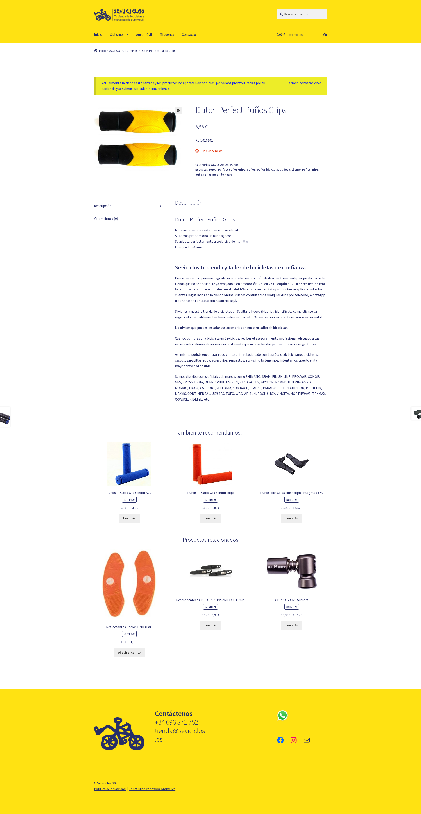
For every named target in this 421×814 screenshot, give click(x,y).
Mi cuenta (167, 34)
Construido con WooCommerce (152, 789)
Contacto (189, 34)
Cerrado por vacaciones (304, 83)
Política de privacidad (110, 789)
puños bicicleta (267, 169)
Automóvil (144, 34)
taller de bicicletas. (274, 327)
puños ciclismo (290, 169)
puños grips (310, 169)
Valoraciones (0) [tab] (106, 218)
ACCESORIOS (117, 51)
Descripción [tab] (102, 205)
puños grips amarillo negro (213, 174)
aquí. (233, 300)
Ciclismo (116, 34)
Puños (134, 51)
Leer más (129, 518)
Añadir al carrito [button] (129, 652)
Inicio (98, 34)
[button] (178, 110)
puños (251, 169)
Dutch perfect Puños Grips (227, 169)
